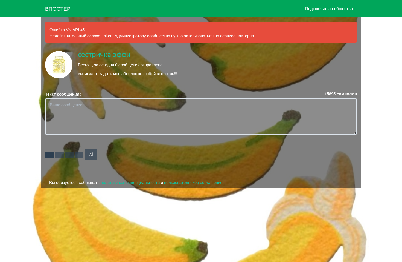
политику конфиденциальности (130, 182)
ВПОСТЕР (58, 8)
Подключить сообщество (329, 8)
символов (341, 94)
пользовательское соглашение (193, 182)
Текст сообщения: (63, 94)
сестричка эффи (104, 54)
